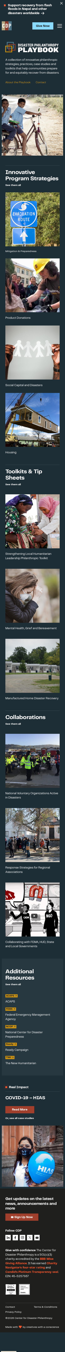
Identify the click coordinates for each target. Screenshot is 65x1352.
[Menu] (59, 26)
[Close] (61, 3)
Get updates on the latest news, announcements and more (30, 1203)
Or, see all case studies (19, 1118)
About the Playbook (18, 82)
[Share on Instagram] (22, 1237)
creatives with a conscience (42, 1327)
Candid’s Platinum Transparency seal (31, 1272)
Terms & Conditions (45, 1307)
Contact (41, 82)
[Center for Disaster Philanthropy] (7, 25)
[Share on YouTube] (37, 1237)
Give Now (43, 26)
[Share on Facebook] (15, 1237)
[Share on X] (29, 1237)
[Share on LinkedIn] (8, 1237)
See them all (13, 185)
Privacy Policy (13, 1312)
